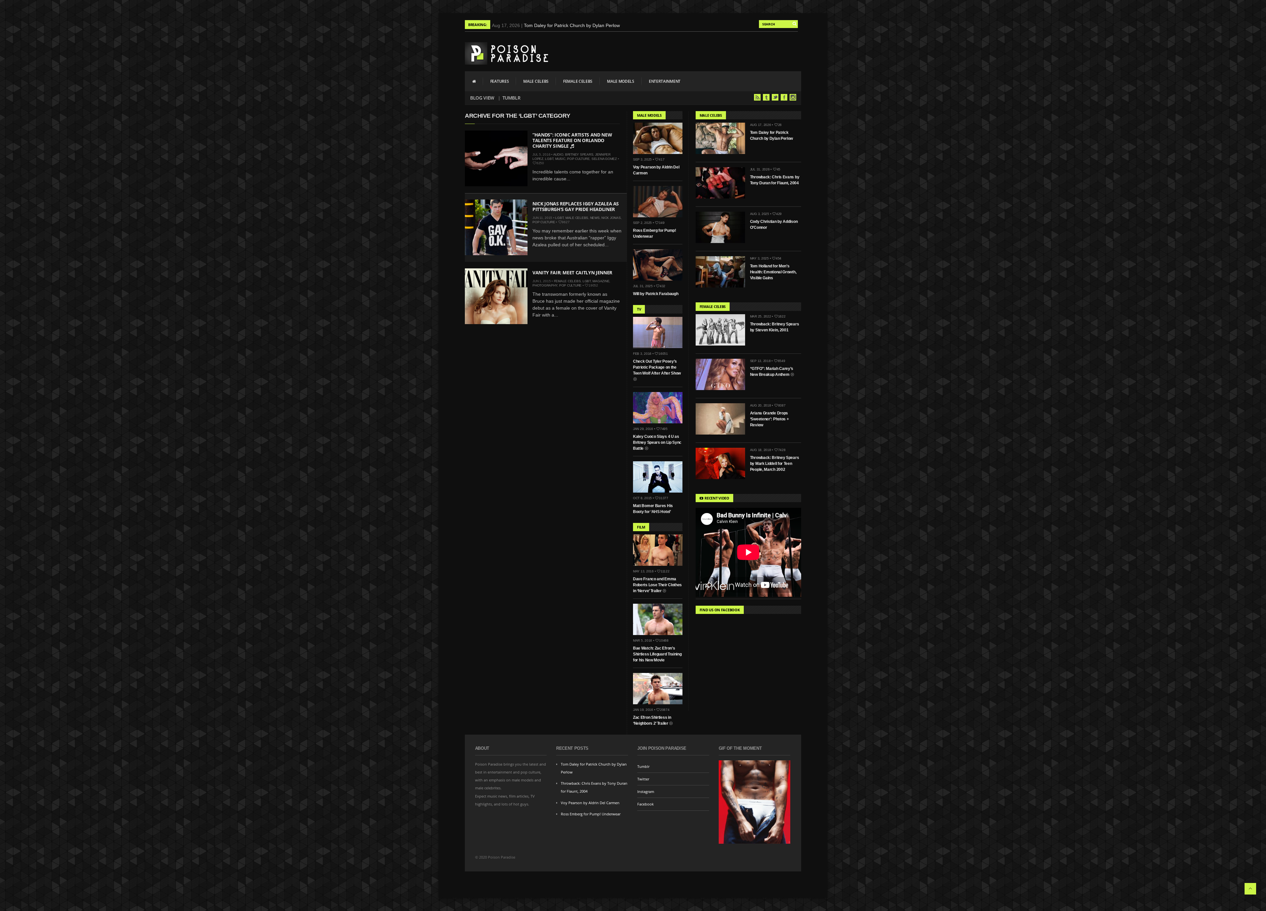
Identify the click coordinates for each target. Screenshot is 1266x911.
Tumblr (511, 98)
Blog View (482, 98)
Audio (558, 154)
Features (499, 81)
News (595, 218)
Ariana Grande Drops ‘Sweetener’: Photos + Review (769, 419)
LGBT (549, 159)
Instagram (793, 97)
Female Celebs (577, 81)
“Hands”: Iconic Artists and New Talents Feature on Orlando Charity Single (572, 140)
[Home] (474, 81)
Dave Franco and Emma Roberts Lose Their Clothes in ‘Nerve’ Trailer (657, 585)
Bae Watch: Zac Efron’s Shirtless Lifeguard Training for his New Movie (657, 654)
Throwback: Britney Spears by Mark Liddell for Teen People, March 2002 (774, 463)
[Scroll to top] (1250, 889)
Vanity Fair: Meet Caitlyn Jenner (572, 272)
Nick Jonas (611, 218)
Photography (544, 285)
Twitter (775, 97)
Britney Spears (579, 154)
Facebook (784, 97)
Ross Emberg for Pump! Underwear (590, 813)
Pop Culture (578, 159)
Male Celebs (536, 81)
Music (560, 159)
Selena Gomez (604, 159)
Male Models (620, 81)
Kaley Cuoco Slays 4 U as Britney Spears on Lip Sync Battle (657, 442)
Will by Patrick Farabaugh (655, 293)
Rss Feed (757, 97)
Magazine (600, 281)
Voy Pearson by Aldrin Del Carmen (590, 802)
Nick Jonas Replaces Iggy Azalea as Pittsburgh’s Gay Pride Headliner (575, 206)
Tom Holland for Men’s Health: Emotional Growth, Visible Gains (773, 272)
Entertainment (664, 81)
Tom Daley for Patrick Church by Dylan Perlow (572, 25)
